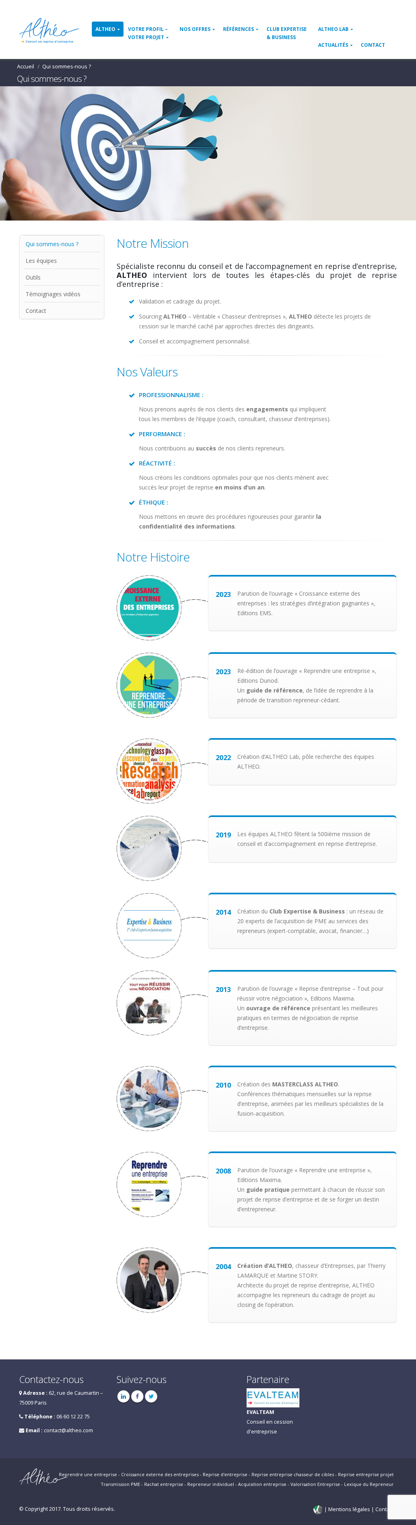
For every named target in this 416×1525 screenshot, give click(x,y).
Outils (33, 277)
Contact (373, 45)
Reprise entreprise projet (366, 1474)
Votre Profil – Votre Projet (148, 33)
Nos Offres (195, 29)
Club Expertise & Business (286, 33)
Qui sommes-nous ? (52, 244)
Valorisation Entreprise (315, 1484)
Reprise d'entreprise (225, 1474)
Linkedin (123, 1396)
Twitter (151, 1396)
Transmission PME (120, 1484)
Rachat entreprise (163, 1484)
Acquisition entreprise (262, 1484)
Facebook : (137, 1396)
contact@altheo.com (68, 1430)
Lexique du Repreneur (369, 1484)
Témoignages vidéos (53, 294)
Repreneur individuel (210, 1484)
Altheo (105, 29)
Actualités (333, 45)
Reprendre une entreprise (88, 1474)
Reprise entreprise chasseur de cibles (292, 1474)
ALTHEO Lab (333, 29)
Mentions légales (349, 1509)
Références (238, 29)
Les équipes (41, 260)
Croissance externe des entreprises (160, 1474)
